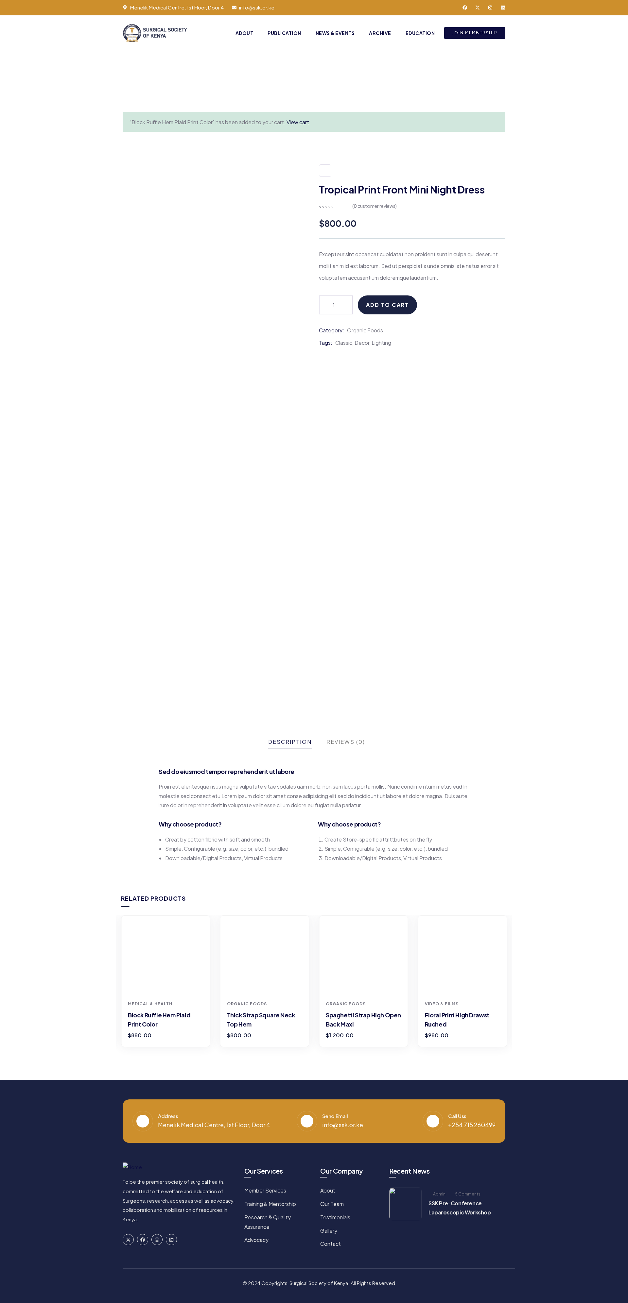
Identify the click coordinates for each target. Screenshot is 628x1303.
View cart (298, 122)
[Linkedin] (503, 7)
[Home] (156, 33)
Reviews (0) (345, 741)
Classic (343, 342)
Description (290, 741)
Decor (362, 342)
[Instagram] (490, 7)
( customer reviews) (374, 206)
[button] (507, 985)
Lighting (381, 342)
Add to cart (387, 304)
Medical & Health (150, 1003)
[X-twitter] (477, 7)
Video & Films (442, 1003)
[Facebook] (464, 7)
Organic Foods (365, 330)
